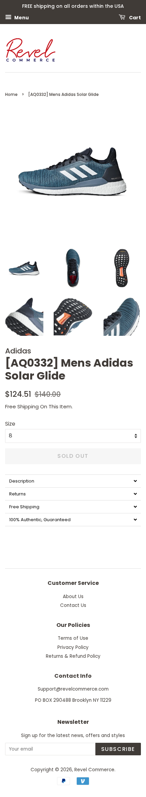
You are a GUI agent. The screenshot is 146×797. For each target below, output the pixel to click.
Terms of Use (73, 638)
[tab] (73, 480)
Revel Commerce (94, 770)
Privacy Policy (73, 647)
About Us (73, 596)
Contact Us (73, 605)
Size (10, 424)
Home (11, 94)
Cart (134, 17)
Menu (21, 17)
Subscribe (118, 749)
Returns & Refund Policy (73, 656)
